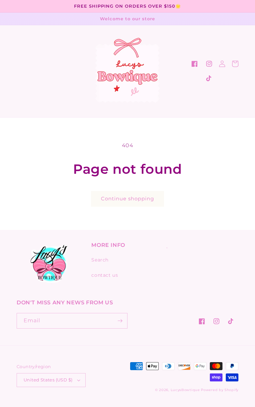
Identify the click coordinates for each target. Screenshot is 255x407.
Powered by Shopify (219, 390)
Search (100, 260)
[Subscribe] (120, 321)
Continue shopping (127, 198)
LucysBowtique (185, 390)
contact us (104, 275)
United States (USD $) (48, 379)
